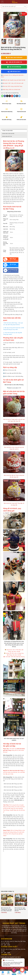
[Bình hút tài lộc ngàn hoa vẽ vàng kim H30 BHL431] (21, 900)
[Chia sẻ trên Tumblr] (17, 96)
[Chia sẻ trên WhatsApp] (2, 96)
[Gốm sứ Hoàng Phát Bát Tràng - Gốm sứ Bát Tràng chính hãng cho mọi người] (15, 2)
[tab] (14, 130)
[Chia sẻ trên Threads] (9, 96)
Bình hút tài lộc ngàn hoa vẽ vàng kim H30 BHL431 (20, 909)
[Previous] (3, 24)
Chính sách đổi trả (7, 136)
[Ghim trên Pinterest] (12, 96)
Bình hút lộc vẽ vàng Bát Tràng (12, 92)
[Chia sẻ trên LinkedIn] (14, 96)
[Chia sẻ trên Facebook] (5, 96)
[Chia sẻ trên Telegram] (19, 96)
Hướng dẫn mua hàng (6, 957)
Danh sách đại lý (16, 957)
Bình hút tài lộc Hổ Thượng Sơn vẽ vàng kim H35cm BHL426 (6, 909)
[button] (2, 2)
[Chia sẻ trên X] (7, 96)
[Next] (25, 24)
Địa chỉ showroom (15, 66)
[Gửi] (25, 6)
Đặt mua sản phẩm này (15, 57)
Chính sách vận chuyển (8, 133)
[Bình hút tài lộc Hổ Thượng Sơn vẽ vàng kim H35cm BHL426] (7, 900)
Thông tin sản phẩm (7, 130)
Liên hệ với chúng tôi (15, 62)
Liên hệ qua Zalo (15, 71)
